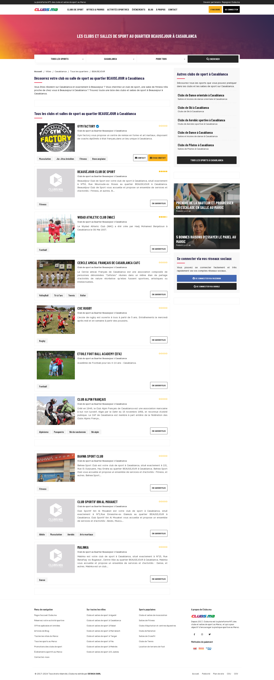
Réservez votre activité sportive (49, 620)
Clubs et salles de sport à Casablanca (104, 620)
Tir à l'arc (58, 295)
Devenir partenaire (212, 2)
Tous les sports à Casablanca (206, 160)
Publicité (206, 674)
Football (43, 249)
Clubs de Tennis (146, 641)
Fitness (83, 158)
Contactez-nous (41, 657)
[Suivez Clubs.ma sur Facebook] (194, 634)
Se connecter (231, 9)
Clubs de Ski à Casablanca (193, 107)
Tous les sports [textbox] (59, 58)
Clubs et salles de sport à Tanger (102, 636)
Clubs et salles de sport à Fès (100, 641)
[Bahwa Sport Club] (56, 467)
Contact (172, 9)
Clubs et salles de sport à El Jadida (103, 652)
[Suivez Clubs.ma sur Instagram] (202, 634)
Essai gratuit (159, 157)
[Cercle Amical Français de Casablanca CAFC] (56, 274)
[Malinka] (56, 558)
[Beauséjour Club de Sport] (56, 182)
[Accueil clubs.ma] (46, 9)
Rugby (42, 340)
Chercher (214, 58)
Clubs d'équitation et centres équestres (157, 625)
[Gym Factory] (56, 137)
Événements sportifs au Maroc (48, 652)
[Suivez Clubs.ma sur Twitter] (209, 634)
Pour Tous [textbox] (161, 58)
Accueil (195, 674)
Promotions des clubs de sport (48, 646)
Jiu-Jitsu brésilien (65, 158)
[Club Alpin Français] (56, 410)
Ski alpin (95, 431)
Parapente (59, 431)
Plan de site (218, 674)
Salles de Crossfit (147, 636)
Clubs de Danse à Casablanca (195, 132)
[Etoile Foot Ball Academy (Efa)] (56, 365)
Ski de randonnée (77, 431)
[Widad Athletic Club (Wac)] (56, 228)
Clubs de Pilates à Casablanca (196, 145)
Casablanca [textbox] (110, 58)
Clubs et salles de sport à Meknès (102, 646)
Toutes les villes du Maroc (46, 636)
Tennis (71, 295)
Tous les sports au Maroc (45, 641)
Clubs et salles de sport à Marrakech (103, 631)
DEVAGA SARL (94, 674)
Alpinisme (43, 431)
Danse (42, 579)
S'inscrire (215, 9)
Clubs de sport (75, 9)
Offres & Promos (95, 9)
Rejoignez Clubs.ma (231, 2)
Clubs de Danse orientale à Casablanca (201, 95)
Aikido (42, 534)
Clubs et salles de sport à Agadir (102, 615)
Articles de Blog (41, 631)
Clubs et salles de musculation (153, 615)
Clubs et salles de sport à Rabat (101, 625)
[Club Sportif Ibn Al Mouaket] (56, 513)
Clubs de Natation (147, 631)
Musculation (45, 158)
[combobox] (60, 59)
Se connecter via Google (208, 286)
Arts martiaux (86, 534)
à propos (160, 9)
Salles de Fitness (147, 620)
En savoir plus (159, 203)
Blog (150, 9)
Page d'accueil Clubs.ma (45, 615)
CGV (236, 674)
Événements (138, 9)
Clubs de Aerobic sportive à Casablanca (201, 120)
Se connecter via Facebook (208, 278)
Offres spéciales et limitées (47, 625)
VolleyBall (44, 295)
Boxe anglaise (98, 158)
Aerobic (71, 534)
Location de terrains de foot (152, 646)
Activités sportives (118, 9)
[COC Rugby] (56, 319)
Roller (83, 295)
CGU (229, 674)
